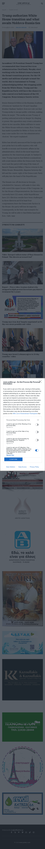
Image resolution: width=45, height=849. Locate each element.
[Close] (41, 382)
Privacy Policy (34, 467)
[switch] (37, 425)
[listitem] (22, 420)
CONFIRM (13, 459)
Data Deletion (10, 467)
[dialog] (22, 424)
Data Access (22, 467)
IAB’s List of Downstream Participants (25, 413)
